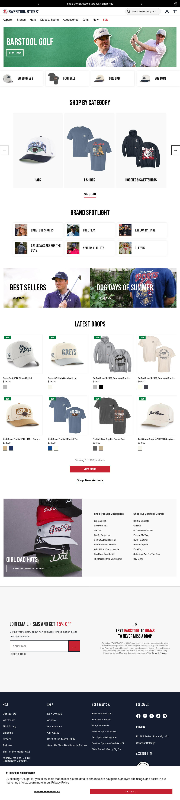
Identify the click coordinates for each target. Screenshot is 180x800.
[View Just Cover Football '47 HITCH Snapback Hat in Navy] (11, 448)
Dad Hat (98, 530)
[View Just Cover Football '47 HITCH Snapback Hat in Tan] (5, 448)
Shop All (90, 194)
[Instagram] (145, 716)
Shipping (8, 732)
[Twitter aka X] (151, 716)
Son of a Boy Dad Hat (104, 540)
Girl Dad (137, 525)
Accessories (54, 726)
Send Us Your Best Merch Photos (67, 745)
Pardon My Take (141, 535)
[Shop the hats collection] (37, 150)
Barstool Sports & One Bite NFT (108, 743)
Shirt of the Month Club (61, 739)
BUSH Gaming (140, 540)
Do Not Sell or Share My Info (152, 736)
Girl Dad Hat (100, 521)
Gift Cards (53, 732)
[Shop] (165, 716)
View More (90, 469)
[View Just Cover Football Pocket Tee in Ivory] (56, 448)
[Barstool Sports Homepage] (21, 11)
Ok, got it (131, 791)
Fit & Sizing (9, 726)
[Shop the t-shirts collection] (89, 150)
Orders (7, 739)
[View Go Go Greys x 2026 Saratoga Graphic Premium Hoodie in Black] (101, 387)
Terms (155, 653)
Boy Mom (138, 558)
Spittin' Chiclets (141, 521)
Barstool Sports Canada (104, 731)
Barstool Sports (140, 544)
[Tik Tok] (158, 716)
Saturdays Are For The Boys (146, 554)
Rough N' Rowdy (100, 725)
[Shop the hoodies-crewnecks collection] (141, 150)
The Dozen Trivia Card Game (108, 558)
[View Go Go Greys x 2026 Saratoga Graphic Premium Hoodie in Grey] (95, 387)
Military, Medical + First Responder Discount (16, 759)
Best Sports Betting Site (104, 737)
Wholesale (9, 720)
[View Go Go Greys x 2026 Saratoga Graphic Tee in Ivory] (140, 387)
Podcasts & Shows (101, 719)
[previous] (4, 150)
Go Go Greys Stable (143, 530)
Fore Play (138, 549)
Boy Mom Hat (100, 525)
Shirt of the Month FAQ (16, 751)
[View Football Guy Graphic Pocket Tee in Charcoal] (95, 448)
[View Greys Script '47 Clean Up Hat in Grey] (5, 387)
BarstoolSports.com (102, 713)
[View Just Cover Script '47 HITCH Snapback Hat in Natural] (140, 448)
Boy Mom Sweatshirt (104, 554)
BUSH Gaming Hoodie (105, 544)
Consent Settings (145, 743)
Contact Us (9, 713)
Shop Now (18, 298)
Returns (7, 745)
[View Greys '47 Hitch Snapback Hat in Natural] (50, 387)
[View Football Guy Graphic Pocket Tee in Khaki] (101, 448)
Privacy (163, 653)
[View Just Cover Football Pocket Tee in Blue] (50, 448)
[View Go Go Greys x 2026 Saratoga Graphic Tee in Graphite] (146, 387)
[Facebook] (138, 716)
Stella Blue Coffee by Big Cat (106, 749)
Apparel (51, 720)
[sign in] (167, 11)
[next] (175, 150)
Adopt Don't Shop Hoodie (106, 549)
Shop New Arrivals (90, 480)
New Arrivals (54, 713)
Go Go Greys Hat (102, 535)
